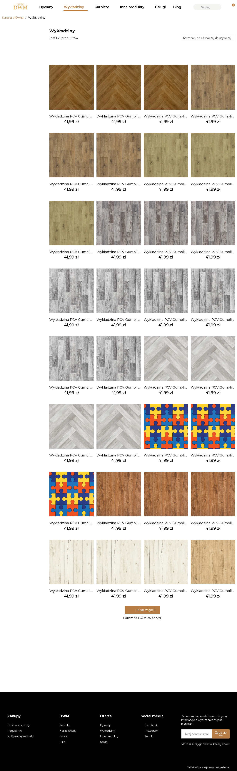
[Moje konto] (225, 7)
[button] (142, 610)
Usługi (160, 7)
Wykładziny (74, 7)
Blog (177, 7)
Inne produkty (132, 7)
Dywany (46, 7)
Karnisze (102, 7)
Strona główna (13, 17)
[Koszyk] (231, 7)
